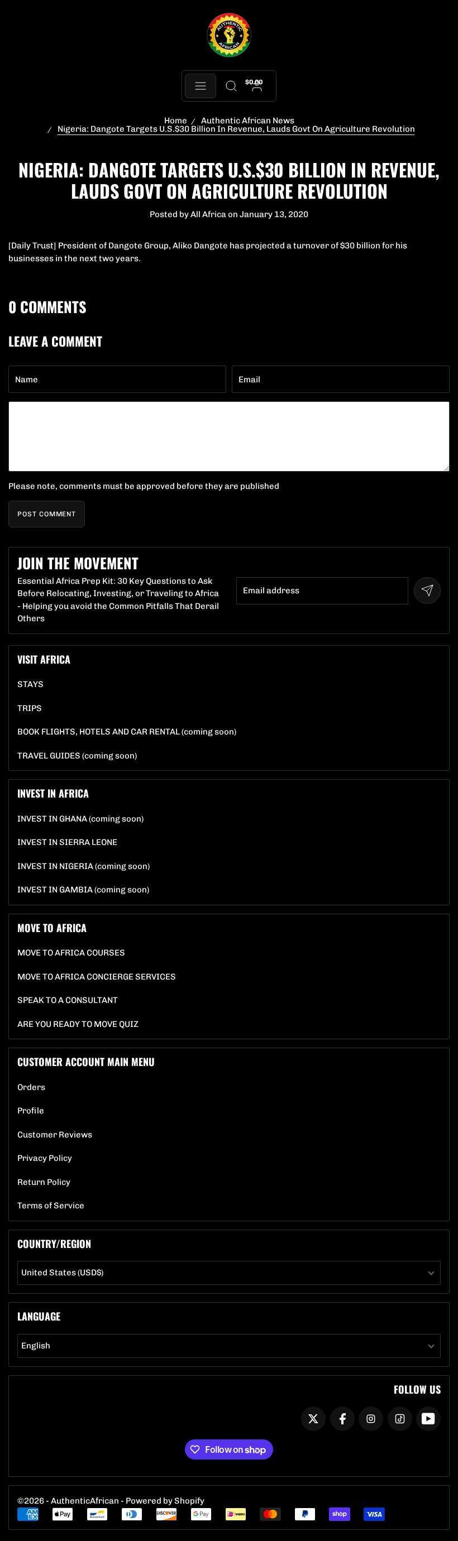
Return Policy (43, 1182)
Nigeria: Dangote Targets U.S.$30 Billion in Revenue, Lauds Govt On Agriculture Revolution (236, 129)
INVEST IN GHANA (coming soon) (80, 819)
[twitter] (313, 1418)
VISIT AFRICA (43, 659)
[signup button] (427, 590)
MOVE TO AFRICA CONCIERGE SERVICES (96, 977)
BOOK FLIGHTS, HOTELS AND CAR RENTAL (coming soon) (126, 732)
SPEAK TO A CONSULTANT (67, 1000)
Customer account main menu (86, 1062)
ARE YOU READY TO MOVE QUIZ (78, 1024)
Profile (30, 1111)
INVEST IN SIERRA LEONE (67, 842)
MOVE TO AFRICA (52, 928)
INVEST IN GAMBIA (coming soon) (83, 890)
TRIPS (29, 708)
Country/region (54, 1243)
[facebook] (342, 1418)
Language (38, 1316)
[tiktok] (400, 1418)
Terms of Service (50, 1206)
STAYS (30, 684)
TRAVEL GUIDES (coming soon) (77, 756)
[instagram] (371, 1418)
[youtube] (428, 1418)
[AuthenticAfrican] (229, 35)
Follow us (417, 1389)
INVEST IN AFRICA (53, 793)
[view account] (257, 86)
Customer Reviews (54, 1135)
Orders (31, 1087)
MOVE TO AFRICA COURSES (71, 953)
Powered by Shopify (165, 1501)
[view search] (231, 86)
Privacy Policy (44, 1158)
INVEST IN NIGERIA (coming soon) (83, 866)
